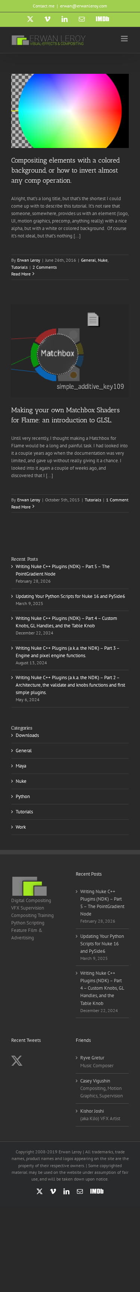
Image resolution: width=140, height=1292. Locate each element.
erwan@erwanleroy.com (83, 6)
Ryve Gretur (92, 1058)
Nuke (103, 260)
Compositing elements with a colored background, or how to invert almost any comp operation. (65, 170)
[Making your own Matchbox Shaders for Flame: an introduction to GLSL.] (70, 351)
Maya (21, 766)
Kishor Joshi (92, 1111)
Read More (21, 274)
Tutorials (19, 267)
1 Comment (117, 499)
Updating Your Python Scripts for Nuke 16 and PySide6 (70, 596)
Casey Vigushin (95, 1081)
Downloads (27, 735)
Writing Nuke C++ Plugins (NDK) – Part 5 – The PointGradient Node (102, 902)
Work (21, 827)
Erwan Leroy (28, 260)
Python (23, 796)
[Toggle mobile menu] (125, 38)
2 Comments (44, 267)
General (88, 260)
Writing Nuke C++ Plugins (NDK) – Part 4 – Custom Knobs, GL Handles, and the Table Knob (102, 988)
